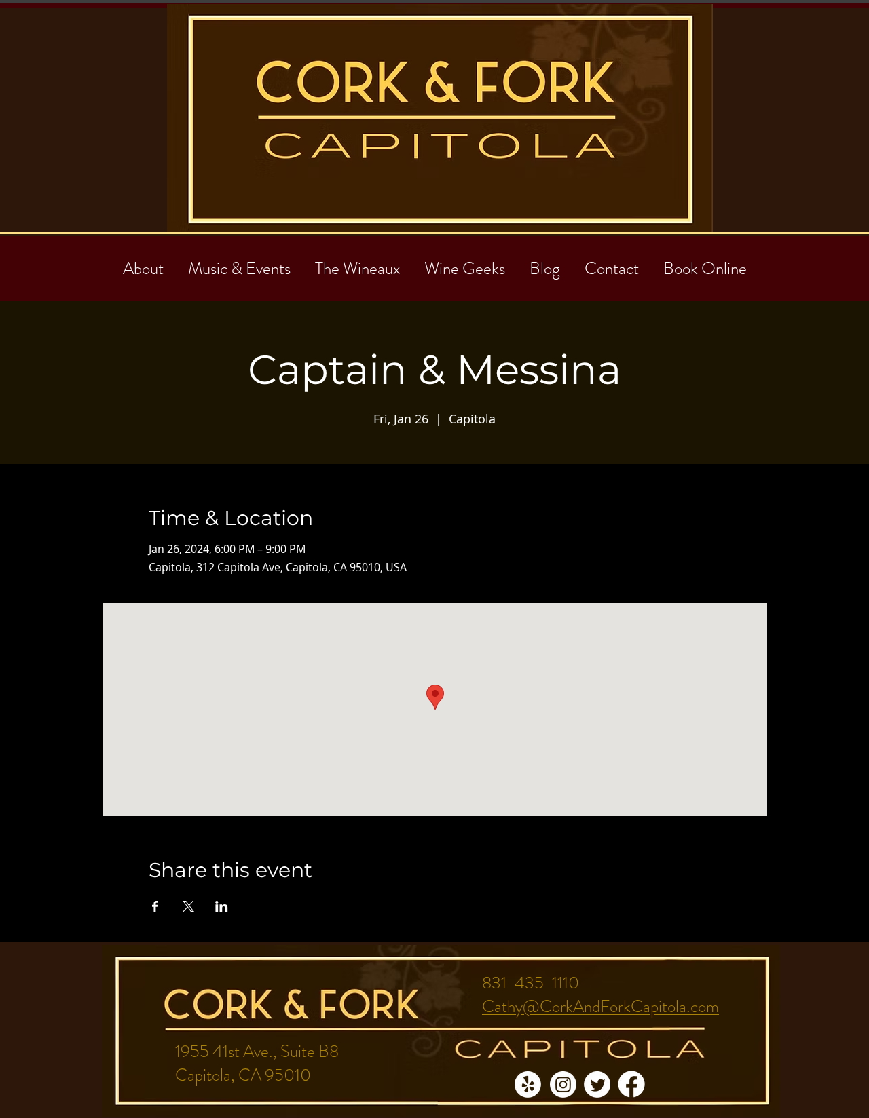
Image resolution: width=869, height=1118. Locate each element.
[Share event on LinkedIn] (221, 906)
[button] (611, 262)
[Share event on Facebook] (155, 906)
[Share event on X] (188, 906)
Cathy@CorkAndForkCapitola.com (600, 1007)
